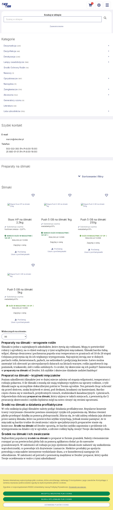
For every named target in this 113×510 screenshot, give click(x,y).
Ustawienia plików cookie (56, 505)
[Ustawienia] (99, 5)
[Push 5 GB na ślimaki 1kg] (56, 205)
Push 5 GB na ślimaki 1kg (56, 219)
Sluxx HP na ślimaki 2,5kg (20, 221)
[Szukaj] (105, 18)
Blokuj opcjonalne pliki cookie (56, 499)
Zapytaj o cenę (19, 245)
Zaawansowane (56, 26)
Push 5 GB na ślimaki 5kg (20, 291)
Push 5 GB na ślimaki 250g (93, 221)
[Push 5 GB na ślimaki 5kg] (20, 275)
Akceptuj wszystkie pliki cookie (56, 494)
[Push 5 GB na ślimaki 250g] (93, 205)
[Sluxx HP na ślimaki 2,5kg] (20, 205)
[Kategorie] (107, 5)
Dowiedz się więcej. (77, 487)
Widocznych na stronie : (14, 331)
